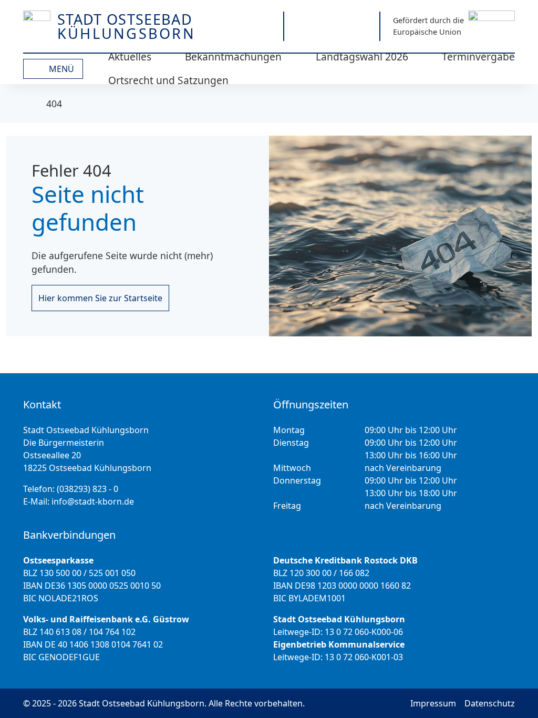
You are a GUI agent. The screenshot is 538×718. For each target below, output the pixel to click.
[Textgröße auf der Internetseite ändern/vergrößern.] (260, 26)
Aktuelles (129, 56)
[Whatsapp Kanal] (360, 26)
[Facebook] (331, 26)
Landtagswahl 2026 (362, 56)
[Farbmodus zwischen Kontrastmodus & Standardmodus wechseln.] (223, 26)
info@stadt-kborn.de (92, 501)
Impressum (433, 703)
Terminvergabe (478, 56)
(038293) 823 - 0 (87, 489)
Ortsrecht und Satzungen (168, 80)
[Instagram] (302, 26)
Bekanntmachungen (233, 56)
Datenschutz (489, 703)
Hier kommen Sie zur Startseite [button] (100, 298)
